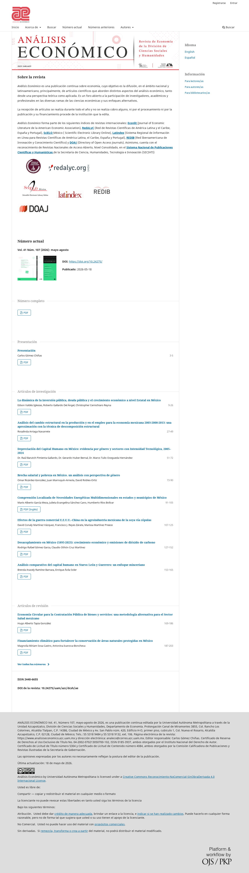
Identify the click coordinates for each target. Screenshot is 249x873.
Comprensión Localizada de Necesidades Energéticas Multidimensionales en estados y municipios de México (92, 497)
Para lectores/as (194, 81)
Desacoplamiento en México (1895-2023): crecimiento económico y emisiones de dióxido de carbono (86, 542)
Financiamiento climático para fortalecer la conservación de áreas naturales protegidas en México (85, 641)
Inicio (15, 27)
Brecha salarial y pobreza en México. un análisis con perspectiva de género (69, 475)
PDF (25, 312)
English (190, 52)
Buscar (51, 27)
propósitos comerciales (110, 824)
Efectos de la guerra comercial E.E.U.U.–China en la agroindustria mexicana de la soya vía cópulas (84, 520)
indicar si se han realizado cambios (160, 814)
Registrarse (219, 3)
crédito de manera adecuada (73, 814)
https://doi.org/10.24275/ (85, 261)
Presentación (26, 350)
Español (190, 57)
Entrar (233, 3)
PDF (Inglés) (30, 509)
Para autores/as (194, 87)
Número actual (72, 27)
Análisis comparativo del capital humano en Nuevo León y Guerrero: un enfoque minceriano (81, 565)
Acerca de (32, 27)
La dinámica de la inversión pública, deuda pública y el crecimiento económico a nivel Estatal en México (89, 400)
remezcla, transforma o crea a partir (64, 831)
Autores (126, 27)
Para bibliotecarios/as (197, 92)
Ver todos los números (32, 664)
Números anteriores (101, 27)
